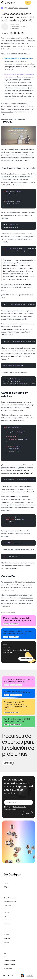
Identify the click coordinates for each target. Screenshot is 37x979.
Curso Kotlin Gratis (24, 7)
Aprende (6, 883)
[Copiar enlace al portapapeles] (11, 33)
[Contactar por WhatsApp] (22, 975)
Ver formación (26, 658)
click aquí (26, 160)
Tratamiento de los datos (10, 809)
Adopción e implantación (10, 901)
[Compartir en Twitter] (15, 33)
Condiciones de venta (9, 957)
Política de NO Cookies (9, 960)
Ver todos (8, 763)
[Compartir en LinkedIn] (22, 33)
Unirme (28, 813)
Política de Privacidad (19, 807)
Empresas (6, 894)
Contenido (6, 912)
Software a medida (8, 905)
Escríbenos (29, 975)
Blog (6, 7)
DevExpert (6, 931)
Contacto (6, 942)
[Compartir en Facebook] (18, 33)
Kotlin (16, 7)
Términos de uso (8, 968)
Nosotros (6, 934)
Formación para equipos (10, 897)
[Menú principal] (34, 3)
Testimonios (7, 938)
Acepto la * (17, 807)
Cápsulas (11, 7)
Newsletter (6, 923)
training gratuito (17, 158)
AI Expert (28, 2)
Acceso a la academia (9, 946)
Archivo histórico (8, 920)
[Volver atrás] (2, 8)
